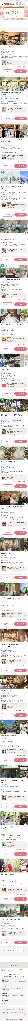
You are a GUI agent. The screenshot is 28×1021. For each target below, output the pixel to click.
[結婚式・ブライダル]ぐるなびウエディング (9, 969)
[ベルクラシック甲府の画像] (14, 38)
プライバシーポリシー (21, 1009)
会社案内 (4, 1009)
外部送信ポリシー (6, 1012)
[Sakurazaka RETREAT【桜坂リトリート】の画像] (14, 453)
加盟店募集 (22, 1012)
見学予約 (8, 71)
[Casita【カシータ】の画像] (14, 544)
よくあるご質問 (23, 1014)
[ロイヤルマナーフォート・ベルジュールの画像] (14, 316)
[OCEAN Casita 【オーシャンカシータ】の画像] (14, 910)
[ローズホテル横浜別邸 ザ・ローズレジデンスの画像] (14, 589)
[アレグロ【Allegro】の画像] (14, 682)
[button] (14, 981)
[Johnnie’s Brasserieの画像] (14, 226)
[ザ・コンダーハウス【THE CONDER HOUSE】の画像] (14, 818)
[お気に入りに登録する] (25, 44)
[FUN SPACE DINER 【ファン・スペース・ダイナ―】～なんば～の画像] (14, 635)
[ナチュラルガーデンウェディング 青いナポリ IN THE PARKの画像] (14, 131)
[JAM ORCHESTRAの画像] (14, 360)
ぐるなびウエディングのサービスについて (10, 1014)
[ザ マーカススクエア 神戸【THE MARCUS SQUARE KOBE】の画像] (14, 177)
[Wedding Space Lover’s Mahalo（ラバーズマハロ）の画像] (14, 84)
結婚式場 (21, 969)
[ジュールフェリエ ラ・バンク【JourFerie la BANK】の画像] (14, 498)
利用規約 (9, 1009)
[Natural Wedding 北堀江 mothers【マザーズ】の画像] (14, 771)
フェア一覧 (21, 71)
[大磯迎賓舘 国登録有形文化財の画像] (14, 727)
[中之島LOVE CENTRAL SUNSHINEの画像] (14, 271)
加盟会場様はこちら (15, 1012)
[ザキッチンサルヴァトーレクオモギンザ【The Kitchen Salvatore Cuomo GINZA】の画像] (14, 405)
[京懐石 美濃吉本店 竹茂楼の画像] (14, 865)
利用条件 (13, 1009)
